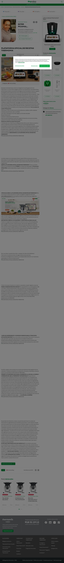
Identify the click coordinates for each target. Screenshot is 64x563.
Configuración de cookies (19, 65)
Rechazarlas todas (34, 65)
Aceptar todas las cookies (44, 65)
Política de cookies (21, 62)
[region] (32, 62)
